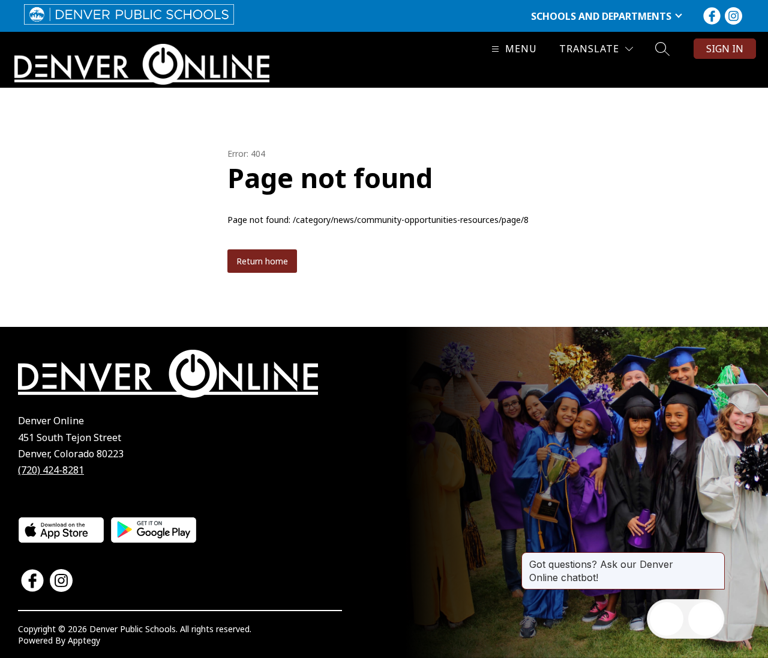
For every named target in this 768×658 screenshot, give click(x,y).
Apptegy (84, 640)
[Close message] (715, 558)
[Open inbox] (666, 619)
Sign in (724, 48)
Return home (262, 261)
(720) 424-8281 (51, 470)
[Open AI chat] (705, 619)
